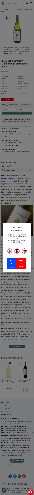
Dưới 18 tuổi (21, 264)
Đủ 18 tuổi (11, 263)
